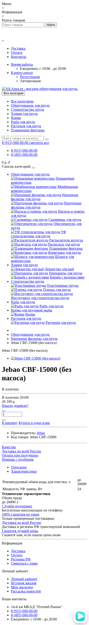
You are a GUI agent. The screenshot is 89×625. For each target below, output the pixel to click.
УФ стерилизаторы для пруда (38, 234)
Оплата (16, 52)
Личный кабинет (24, 579)
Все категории (22, 101)
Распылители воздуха (66, 240)
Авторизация (30, 81)
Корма (16, 118)
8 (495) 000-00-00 (24, 155)
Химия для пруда (24, 114)
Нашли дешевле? (15, 406)
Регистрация (30, 77)
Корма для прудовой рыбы (31, 310)
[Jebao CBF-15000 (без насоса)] (35, 358)
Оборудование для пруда (30, 105)
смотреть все (39, 143)
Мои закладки (22, 587)
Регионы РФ (21, 559)
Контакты (18, 57)
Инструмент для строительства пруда (40, 298)
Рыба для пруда (23, 122)
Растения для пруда (26, 126)
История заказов (24, 583)
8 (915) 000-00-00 (24, 150)
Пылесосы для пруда (64, 244)
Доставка (18, 48)
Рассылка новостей (26, 591)
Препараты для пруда (65, 273)
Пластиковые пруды (63, 285)
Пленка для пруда (57, 290)
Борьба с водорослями (67, 277)
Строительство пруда (27, 109)
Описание (19, 467)
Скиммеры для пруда (64, 220)
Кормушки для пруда (64, 252)
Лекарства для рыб (59, 269)
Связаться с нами (24, 563)
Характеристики (24, 471)
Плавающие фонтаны (27, 130)
